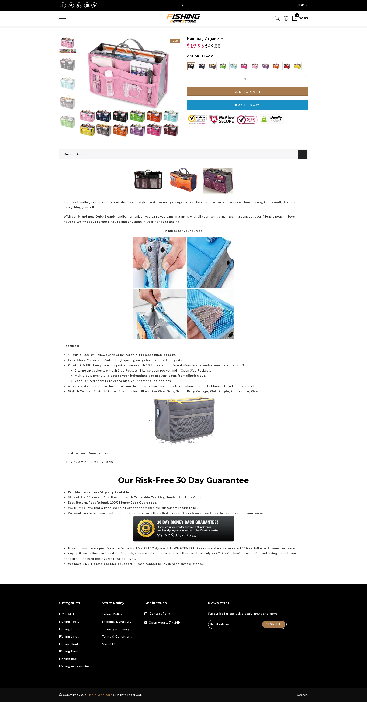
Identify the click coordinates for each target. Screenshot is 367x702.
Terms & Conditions (117, 636)
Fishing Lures (69, 629)
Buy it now (247, 105)
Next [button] (167, 90)
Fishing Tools (69, 621)
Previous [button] (86, 90)
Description (73, 154)
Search (302, 694)
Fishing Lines (69, 636)
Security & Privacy (116, 629)
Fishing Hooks (69, 644)
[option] (129, 87)
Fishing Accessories (74, 666)
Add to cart (247, 91)
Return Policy (112, 614)
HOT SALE (67, 614)
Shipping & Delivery (116, 621)
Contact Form (160, 613)
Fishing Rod (68, 659)
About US (109, 644)
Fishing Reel (68, 651)
